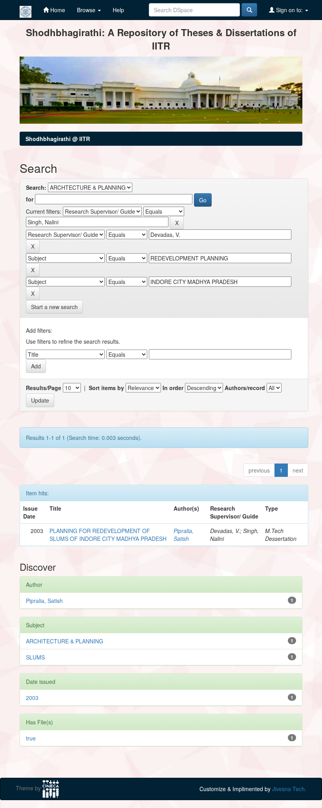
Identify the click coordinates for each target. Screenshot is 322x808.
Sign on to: (289, 10)
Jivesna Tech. (289, 789)
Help (118, 10)
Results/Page (43, 388)
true (31, 738)
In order (173, 388)
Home (57, 10)
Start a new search (54, 307)
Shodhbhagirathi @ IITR (58, 139)
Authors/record (245, 388)
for (29, 199)
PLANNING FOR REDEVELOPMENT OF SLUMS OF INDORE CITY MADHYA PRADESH (107, 534)
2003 (32, 698)
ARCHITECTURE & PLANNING (64, 641)
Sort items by (106, 388)
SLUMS (35, 657)
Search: (36, 187)
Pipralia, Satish (184, 534)
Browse (87, 10)
